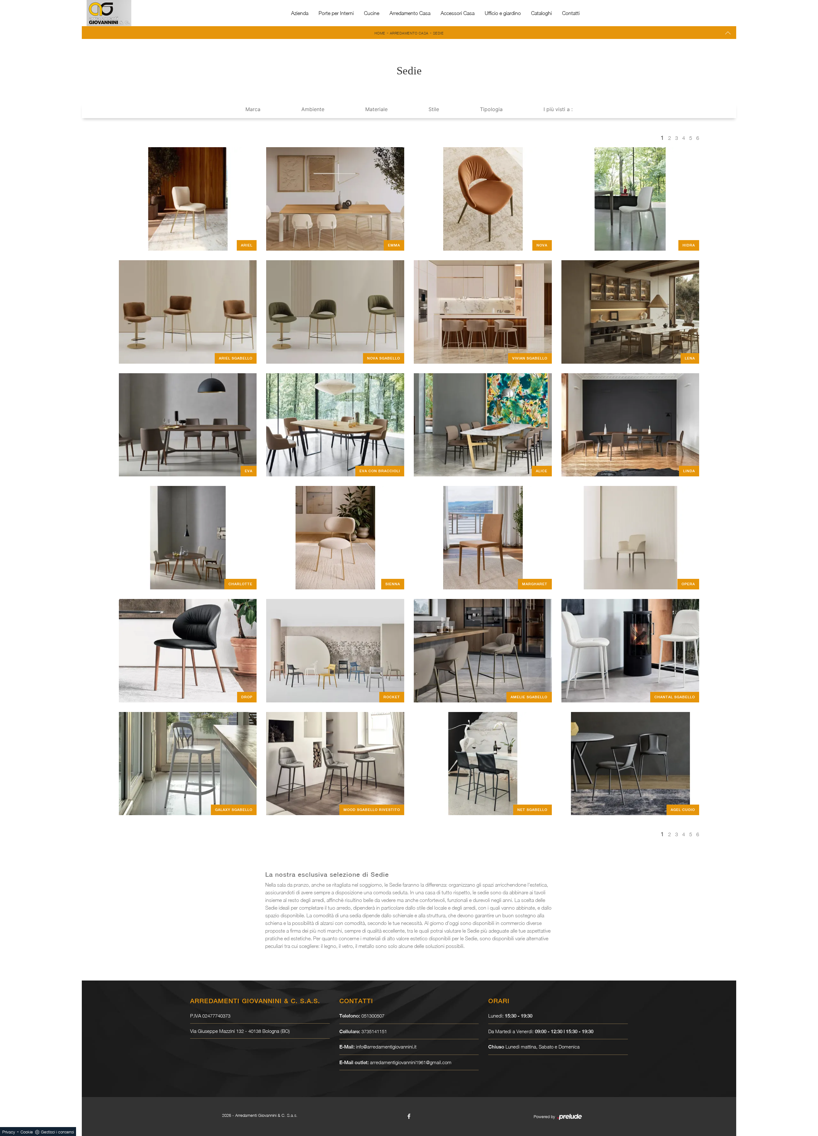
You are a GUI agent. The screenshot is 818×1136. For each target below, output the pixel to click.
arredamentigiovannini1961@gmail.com (410, 1062)
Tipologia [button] (491, 109)
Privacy (8, 1131)
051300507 (372, 1016)
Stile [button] (433, 109)
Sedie (438, 33)
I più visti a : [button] (558, 109)
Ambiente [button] (312, 109)
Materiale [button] (376, 109)
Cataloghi (541, 13)
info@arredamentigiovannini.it (386, 1046)
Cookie (26, 1131)
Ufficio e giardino (503, 13)
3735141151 (374, 1031)
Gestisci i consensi (57, 1131)
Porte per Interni (336, 13)
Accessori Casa (458, 13)
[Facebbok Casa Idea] (409, 1116)
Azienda (299, 13)
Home (379, 33)
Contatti (571, 13)
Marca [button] (252, 109)
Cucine (371, 13)
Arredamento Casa (410, 13)
